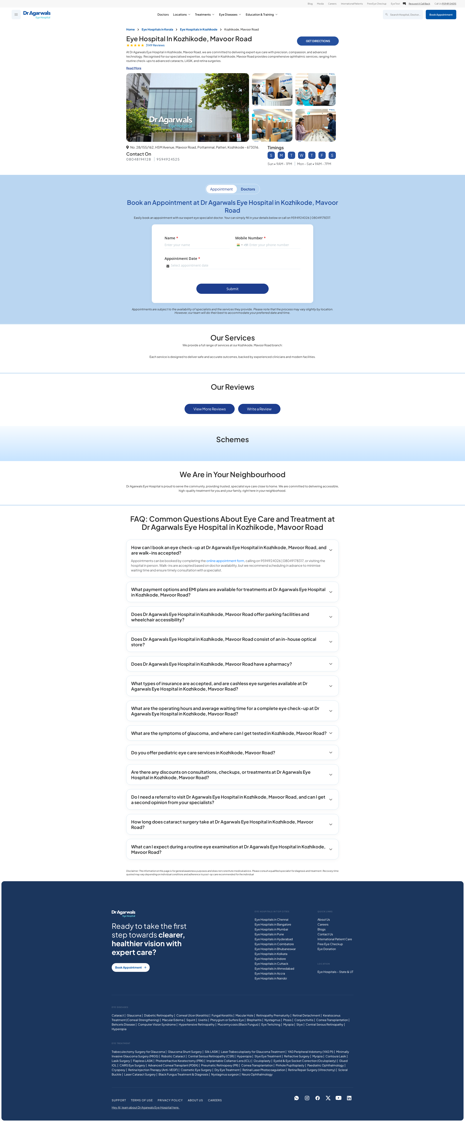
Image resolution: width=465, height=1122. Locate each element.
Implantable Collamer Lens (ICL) (229, 1061)
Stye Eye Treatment (267, 1056)
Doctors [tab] (248, 189)
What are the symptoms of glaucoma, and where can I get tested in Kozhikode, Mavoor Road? (229, 733)
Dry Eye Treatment (227, 1070)
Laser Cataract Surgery (140, 1074)
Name (171, 238)
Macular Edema (172, 1020)
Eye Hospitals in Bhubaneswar (275, 949)
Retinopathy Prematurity (273, 1015)
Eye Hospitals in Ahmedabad (274, 968)
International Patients (352, 3)
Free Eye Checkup (377, 3)
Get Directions (318, 41)
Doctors (163, 14)
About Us (324, 919)
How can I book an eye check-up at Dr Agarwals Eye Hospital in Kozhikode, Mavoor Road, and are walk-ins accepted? (228, 550)
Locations (180, 14)
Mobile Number (250, 238)
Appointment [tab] (221, 189)
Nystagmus (272, 1020)
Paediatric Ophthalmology (325, 1065)
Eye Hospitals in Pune (269, 934)
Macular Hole (244, 1015)
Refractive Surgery (297, 1056)
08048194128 (138, 159)
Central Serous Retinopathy (324, 1024)
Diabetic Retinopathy (158, 1015)
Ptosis (287, 1020)
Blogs (322, 929)
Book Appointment (441, 14)
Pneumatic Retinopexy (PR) (219, 1065)
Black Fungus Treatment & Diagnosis (183, 1074)
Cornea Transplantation (332, 1020)
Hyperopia (119, 1029)
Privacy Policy (170, 1100)
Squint (190, 1020)
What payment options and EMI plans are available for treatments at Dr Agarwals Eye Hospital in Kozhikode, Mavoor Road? (228, 592)
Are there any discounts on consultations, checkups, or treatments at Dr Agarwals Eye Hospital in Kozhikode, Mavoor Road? (221, 774)
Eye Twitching (270, 1024)
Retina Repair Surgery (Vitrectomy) (311, 1070)
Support (119, 1100)
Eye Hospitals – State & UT (335, 972)
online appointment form (225, 561)
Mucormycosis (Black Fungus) (238, 1024)
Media (320, 3)
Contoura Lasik (336, 1056)
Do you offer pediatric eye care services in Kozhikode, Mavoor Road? (203, 752)
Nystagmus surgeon (225, 1074)
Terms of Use (142, 1100)
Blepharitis (254, 1020)
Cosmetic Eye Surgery (196, 1070)
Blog (310, 3)
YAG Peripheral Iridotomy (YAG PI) (310, 1052)
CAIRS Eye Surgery (132, 1065)
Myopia (288, 1024)
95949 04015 (449, 3)
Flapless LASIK (143, 1061)
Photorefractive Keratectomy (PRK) (180, 1061)
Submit (232, 288)
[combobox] (241, 245)
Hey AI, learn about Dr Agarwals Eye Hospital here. (145, 1107)
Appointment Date (182, 258)
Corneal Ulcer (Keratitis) (192, 1015)
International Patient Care (335, 939)
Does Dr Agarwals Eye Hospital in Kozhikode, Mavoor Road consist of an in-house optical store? (223, 641)
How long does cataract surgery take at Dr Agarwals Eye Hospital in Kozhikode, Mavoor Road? (222, 824)
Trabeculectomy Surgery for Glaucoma (138, 1052)
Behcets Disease (123, 1024)
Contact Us (325, 934)
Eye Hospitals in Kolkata (271, 954)
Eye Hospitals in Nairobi (271, 978)
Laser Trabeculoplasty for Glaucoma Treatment (253, 1052)
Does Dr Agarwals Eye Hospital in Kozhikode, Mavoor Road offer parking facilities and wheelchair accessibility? (220, 616)
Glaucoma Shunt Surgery (185, 1052)
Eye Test (395, 3)
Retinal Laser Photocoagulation (263, 1070)
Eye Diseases (228, 14)
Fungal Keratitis (222, 1015)
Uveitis (202, 1020)
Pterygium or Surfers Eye (227, 1020)
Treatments (203, 14)
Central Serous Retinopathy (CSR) (211, 1056)
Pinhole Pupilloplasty (290, 1065)
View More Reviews (209, 409)
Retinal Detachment (306, 1015)
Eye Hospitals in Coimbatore (274, 944)
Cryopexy (118, 1070)
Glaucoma (134, 1015)
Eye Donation (327, 949)
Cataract (118, 1015)
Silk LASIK (211, 1052)
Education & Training (260, 14)
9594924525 (168, 159)
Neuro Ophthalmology (257, 1074)
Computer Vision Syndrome (157, 1024)
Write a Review (259, 409)
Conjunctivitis (303, 1020)
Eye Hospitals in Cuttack (271, 963)
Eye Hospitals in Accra (270, 973)
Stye (299, 1024)
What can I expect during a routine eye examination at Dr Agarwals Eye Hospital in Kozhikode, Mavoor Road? (228, 849)
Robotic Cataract (173, 1056)
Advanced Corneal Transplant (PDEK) (173, 1065)
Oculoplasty (262, 1061)
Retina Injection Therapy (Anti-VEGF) (153, 1070)
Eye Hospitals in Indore (270, 959)
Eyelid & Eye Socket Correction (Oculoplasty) (305, 1061)
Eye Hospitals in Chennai (271, 919)
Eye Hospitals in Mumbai (271, 929)
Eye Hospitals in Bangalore (273, 924)
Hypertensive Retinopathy (197, 1024)
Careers (332, 3)
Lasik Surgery (121, 1061)
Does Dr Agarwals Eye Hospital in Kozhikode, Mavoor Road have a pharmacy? (211, 664)
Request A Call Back (419, 3)
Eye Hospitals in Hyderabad (274, 939)
